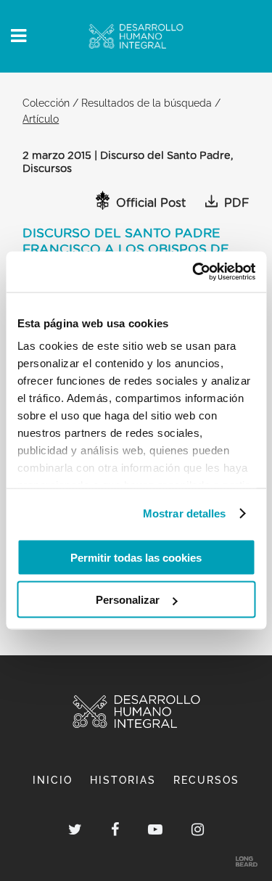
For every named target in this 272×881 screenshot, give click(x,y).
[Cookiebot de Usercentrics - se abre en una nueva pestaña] (193, 272)
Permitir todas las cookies (136, 557)
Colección (46, 103)
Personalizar (128, 600)
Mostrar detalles (184, 513)
